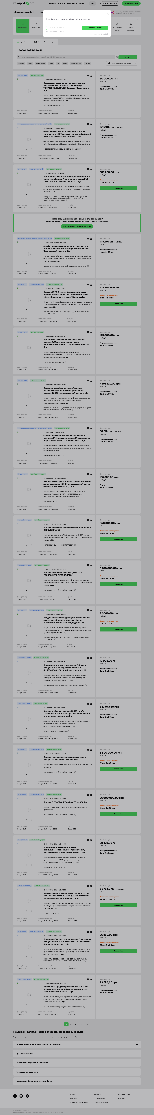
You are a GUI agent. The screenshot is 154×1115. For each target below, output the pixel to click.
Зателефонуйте (95, 28)
